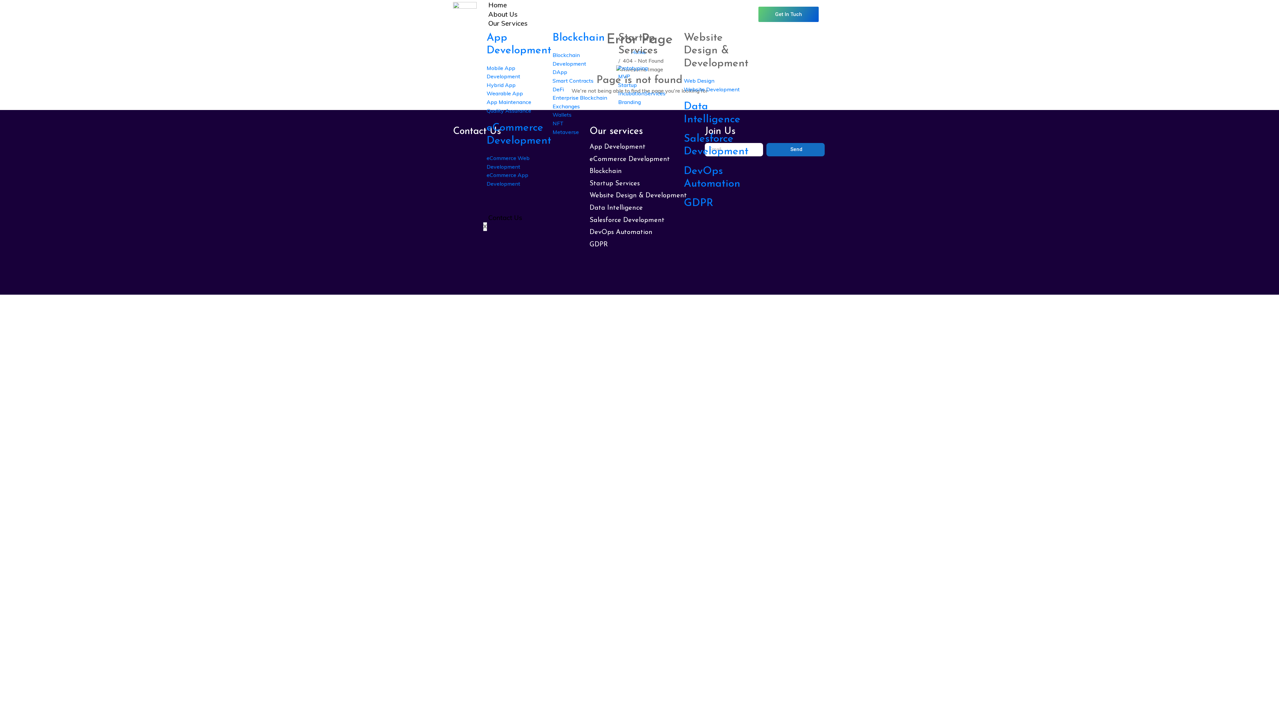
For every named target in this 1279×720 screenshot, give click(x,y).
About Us (503, 14)
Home (497, 5)
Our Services (508, 23)
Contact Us (505, 217)
